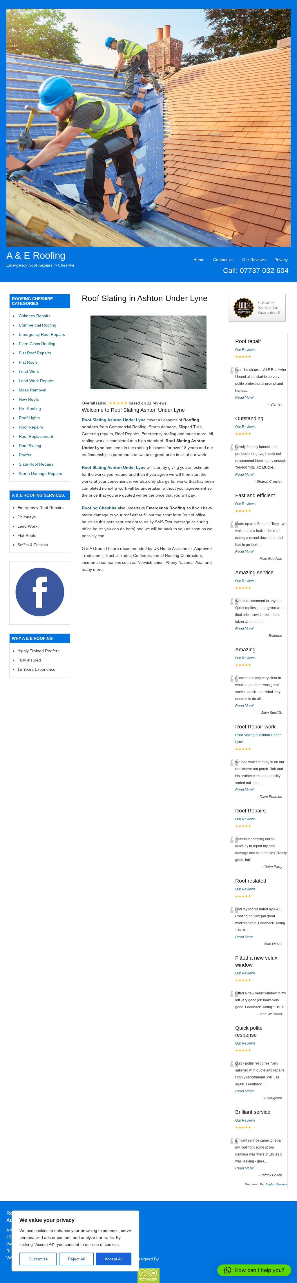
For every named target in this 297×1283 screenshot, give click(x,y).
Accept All (113, 1259)
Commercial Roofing (37, 325)
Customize (38, 1259)
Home (198, 259)
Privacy (281, 259)
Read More (244, 398)
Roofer (25, 455)
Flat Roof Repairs (35, 353)
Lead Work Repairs (36, 380)
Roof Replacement (36, 436)
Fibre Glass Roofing (37, 343)
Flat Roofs (28, 362)
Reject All (76, 1259)
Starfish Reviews (276, 1184)
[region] (75, 1241)
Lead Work (29, 371)
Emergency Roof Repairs (42, 334)
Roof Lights (29, 417)
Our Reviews (254, 259)
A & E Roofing (35, 255)
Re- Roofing (30, 408)
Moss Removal (32, 390)
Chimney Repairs (34, 316)
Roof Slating (30, 445)
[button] (254, 1270)
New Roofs (29, 399)
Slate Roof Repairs (36, 464)
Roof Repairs (31, 427)
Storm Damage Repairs (40, 473)
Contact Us (223, 259)
